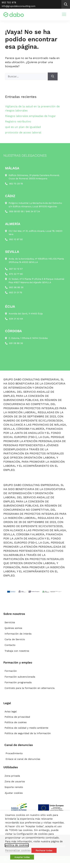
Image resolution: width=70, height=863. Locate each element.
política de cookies (16, 845)
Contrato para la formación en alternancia (30, 688)
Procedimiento (14, 753)
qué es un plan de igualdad (23, 127)
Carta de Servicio (15, 639)
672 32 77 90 (16, 274)
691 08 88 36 (16, 343)
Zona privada (12, 775)
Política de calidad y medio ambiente (26, 727)
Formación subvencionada (20, 676)
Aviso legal (11, 711)
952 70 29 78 (16, 183)
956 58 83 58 (16, 211)
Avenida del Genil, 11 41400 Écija (26, 313)
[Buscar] (53, 76)
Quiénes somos (13, 628)
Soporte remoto (14, 787)
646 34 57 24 (33, 211)
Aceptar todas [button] (22, 857)
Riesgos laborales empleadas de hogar (30, 116)
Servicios (10, 622)
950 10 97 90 (16, 239)
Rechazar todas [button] (44, 850)
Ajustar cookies (14, 793)
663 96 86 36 (16, 287)
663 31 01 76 (15, 292)
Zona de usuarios (15, 781)
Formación (11, 670)
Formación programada (18, 682)
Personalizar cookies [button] (18, 850)
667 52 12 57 (16, 269)
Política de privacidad (17, 716)
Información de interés (18, 633)
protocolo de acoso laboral (23, 132)
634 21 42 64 (16, 318)
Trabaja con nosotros (17, 650)
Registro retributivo (18, 121)
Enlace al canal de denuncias (23, 759)
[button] (65, 4)
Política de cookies (16, 722)
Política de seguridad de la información (28, 733)
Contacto (10, 645)
